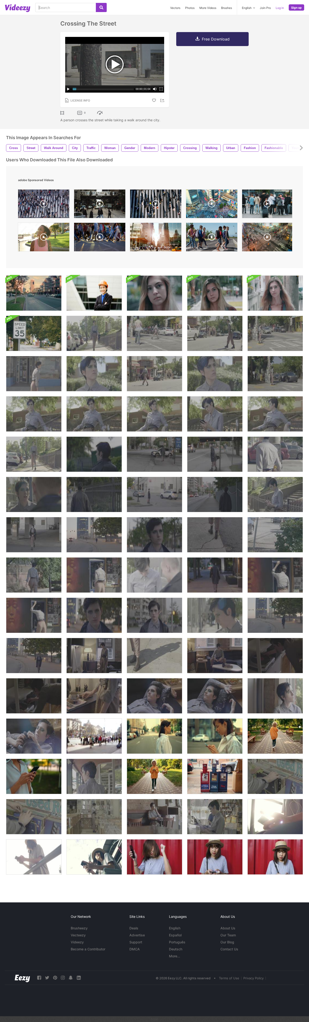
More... (174, 956)
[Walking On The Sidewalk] (34, 373)
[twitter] (47, 977)
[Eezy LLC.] (22, 977)
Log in (280, 8)
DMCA (134, 949)
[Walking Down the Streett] (215, 494)
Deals (133, 928)
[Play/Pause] (68, 89)
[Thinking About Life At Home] (154, 696)
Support (135, 942)
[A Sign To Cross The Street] (275, 454)
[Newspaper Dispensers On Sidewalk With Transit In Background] (215, 776)
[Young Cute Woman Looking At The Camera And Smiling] (275, 293)
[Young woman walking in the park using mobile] (154, 776)
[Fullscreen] (161, 89)
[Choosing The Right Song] (275, 655)
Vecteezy (78, 935)
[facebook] (39, 977)
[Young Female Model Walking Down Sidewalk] (94, 776)
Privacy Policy (253, 978)
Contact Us (229, 949)
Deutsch (175, 949)
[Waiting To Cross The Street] (215, 373)
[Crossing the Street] (154, 494)
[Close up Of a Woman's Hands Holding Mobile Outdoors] (34, 776)
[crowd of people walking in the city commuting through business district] (155, 238)
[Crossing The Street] (154, 333)
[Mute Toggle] (155, 89)
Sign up (296, 7)
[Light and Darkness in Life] (215, 655)
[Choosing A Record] (275, 776)
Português (177, 942)
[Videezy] (17, 8)
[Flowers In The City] (275, 534)
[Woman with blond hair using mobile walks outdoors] (275, 736)
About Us (227, 928)
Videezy (77, 942)
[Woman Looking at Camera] (154, 615)
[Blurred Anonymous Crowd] (94, 736)
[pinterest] (55, 977)
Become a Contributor (88, 949)
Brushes (226, 8)
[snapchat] (71, 977)
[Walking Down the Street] (94, 454)
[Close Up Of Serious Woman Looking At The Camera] (215, 293)
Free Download (216, 39)
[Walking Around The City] (94, 333)
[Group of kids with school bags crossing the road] (211, 238)
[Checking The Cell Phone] (215, 414)
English (174, 928)
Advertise (137, 935)
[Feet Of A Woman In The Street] (154, 655)
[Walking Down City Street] (94, 615)
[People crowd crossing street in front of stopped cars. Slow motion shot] (99, 238)
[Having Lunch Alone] (154, 816)
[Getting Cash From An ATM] (94, 575)
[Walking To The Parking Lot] (34, 575)
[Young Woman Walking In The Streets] (94, 494)
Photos (190, 8)
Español (175, 935)
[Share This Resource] (163, 100)
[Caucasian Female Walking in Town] (154, 736)
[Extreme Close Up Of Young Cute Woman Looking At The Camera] (154, 293)
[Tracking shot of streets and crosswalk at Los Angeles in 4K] (34, 293)
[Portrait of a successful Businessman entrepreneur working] (94, 293)
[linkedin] (79, 977)
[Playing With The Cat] (34, 736)
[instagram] (63, 977)
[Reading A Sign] (215, 615)
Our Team (228, 935)
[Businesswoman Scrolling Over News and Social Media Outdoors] (215, 736)
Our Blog (227, 942)
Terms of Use (229, 978)
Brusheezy (79, 928)
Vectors (175, 8)
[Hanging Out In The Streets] (34, 414)
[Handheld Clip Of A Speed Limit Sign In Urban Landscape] (34, 333)
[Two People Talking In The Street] (34, 494)
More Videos (207, 8)
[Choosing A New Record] (215, 816)
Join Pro (265, 8)
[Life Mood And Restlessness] (94, 655)
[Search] (101, 7)
